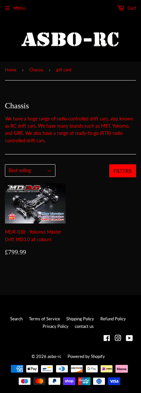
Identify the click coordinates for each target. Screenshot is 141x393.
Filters (122, 171)
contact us (84, 326)
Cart (131, 8)
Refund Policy (113, 318)
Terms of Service (44, 318)
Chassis (36, 69)
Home (10, 69)
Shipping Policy (80, 318)
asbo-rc (54, 356)
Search (16, 318)
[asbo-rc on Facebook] (106, 339)
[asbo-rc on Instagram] (118, 339)
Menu (19, 8)
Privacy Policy (56, 326)
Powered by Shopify (86, 356)
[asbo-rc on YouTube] (129, 339)
